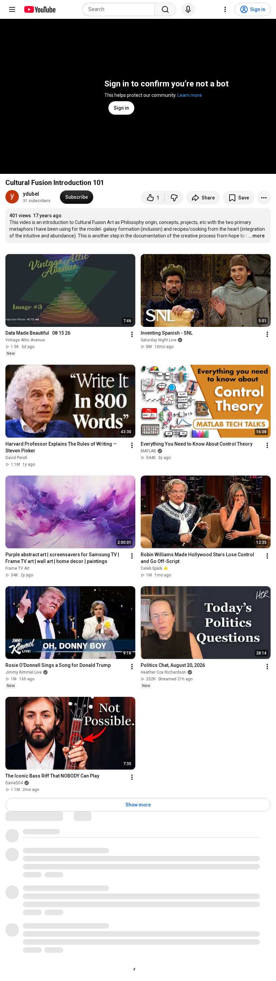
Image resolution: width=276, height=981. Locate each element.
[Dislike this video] (174, 197)
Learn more (189, 95)
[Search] (165, 9)
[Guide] (12, 9)
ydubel (31, 194)
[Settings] (225, 9)
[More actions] (264, 197)
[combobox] (120, 9)
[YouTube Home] (39, 9)
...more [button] (256, 235)
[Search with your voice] (188, 9)
